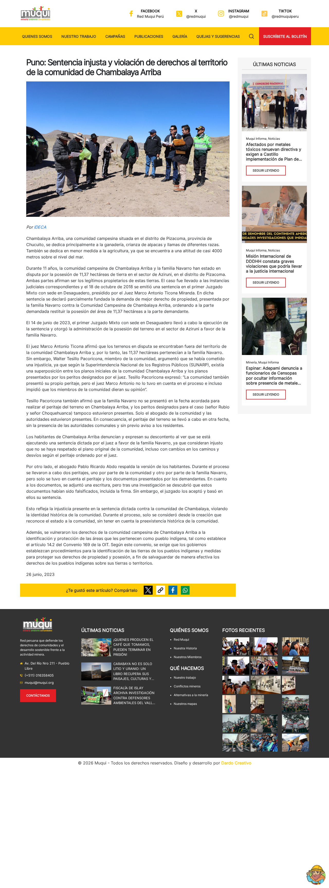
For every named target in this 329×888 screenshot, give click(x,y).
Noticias (274, 139)
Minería (251, 362)
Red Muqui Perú (150, 16)
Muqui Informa (256, 139)
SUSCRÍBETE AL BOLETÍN (285, 36)
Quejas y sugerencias (218, 36)
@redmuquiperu (285, 16)
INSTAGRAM (238, 11)
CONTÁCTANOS (38, 695)
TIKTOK (285, 11)
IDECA (40, 227)
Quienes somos (37, 36)
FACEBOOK (150, 11)
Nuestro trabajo (78, 36)
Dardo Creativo (236, 762)
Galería (179, 36)
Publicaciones (148, 36)
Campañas (115, 36)
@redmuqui (196, 16)
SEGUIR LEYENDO (266, 170)
